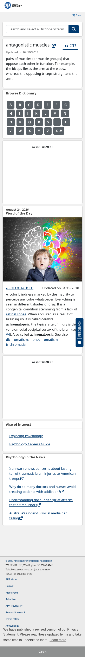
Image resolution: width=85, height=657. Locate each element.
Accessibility (12, 625)
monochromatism (44, 339)
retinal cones (16, 314)
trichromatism (17, 344)
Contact (9, 586)
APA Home (11, 579)
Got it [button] (42, 651)
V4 (8, 334)
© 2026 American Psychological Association (29, 560)
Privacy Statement (15, 612)
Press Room (12, 592)
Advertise (10, 599)
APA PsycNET (14, 605)
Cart (78, 15)
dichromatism (17, 339)
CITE (74, 45)
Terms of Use (12, 619)
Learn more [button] (58, 640)
